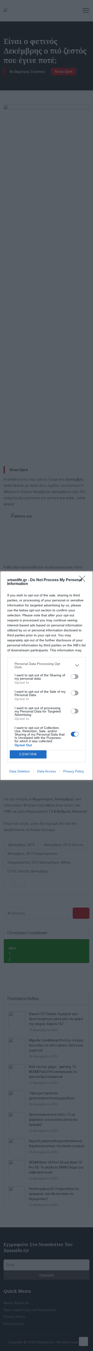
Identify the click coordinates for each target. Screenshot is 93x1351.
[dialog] (46, 675)
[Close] (83, 580)
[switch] (74, 676)
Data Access (46, 771)
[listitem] (46, 665)
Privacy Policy (73, 771)
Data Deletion (19, 771)
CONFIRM (28, 754)
